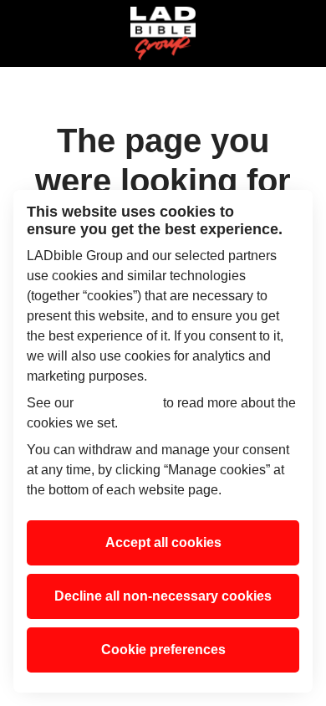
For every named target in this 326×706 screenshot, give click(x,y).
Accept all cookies (163, 542)
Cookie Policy (118, 403)
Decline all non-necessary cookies (163, 596)
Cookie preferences (163, 649)
